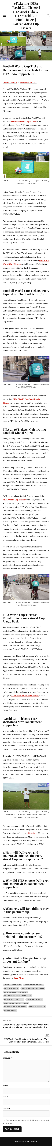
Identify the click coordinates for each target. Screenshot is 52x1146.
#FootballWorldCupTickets (16, 1003)
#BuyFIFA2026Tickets (12, 985)
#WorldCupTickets (37, 1006)
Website (6, 1108)
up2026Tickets (10, 1010)
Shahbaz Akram (10, 82)
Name (6, 1085)
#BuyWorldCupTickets (34, 985)
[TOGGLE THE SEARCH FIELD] (48, 16)
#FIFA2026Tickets (11, 988)
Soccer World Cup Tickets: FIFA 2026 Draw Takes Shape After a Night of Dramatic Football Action (26, 1026)
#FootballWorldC (34, 999)
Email (6, 1097)
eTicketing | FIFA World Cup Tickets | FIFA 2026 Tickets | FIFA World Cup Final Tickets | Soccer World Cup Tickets (26, 15)
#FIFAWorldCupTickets (13, 999)
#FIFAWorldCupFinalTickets (16, 992)
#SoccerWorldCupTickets (15, 1006)
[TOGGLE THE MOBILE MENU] (4, 16)
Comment (8, 1058)
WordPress (32, 1141)
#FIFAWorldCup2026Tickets (33, 988)
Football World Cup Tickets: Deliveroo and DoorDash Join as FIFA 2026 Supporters (25, 70)
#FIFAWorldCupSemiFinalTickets (17, 995)
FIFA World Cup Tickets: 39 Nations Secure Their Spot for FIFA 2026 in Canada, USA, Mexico (26, 1040)
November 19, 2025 (28, 82)
